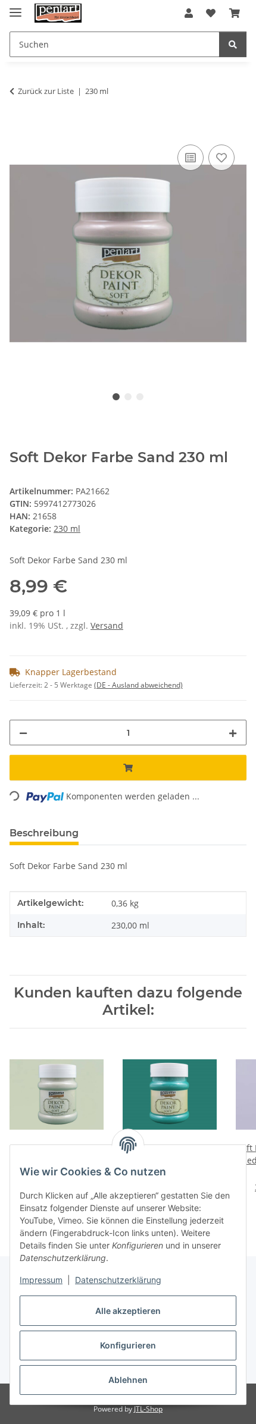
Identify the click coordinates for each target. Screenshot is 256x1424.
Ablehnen (128, 1380)
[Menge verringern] (23, 732)
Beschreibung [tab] (44, 833)
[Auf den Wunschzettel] (221, 158)
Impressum (41, 1280)
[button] (188, 13)
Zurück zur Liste (46, 91)
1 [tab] (116, 396)
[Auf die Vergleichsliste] (190, 158)
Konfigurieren (128, 1345)
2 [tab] (128, 396)
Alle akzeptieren (128, 1311)
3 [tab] (139, 396)
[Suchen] (232, 44)
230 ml (67, 528)
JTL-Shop (148, 1409)
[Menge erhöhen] (233, 732)
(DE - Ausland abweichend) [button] (138, 685)
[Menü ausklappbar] (15, 7)
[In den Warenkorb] (19, 128)
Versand (106, 625)
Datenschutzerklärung (118, 1280)
